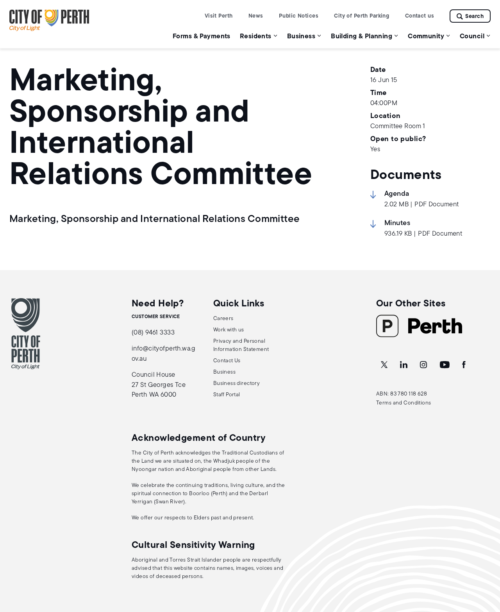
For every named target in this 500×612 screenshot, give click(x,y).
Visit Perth (219, 16)
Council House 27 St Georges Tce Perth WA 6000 (159, 385)
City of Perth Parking (361, 16)
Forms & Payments (201, 36)
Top (486, 565)
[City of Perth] (25, 333)
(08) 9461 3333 (153, 332)
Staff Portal (226, 395)
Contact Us (227, 361)
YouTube (445, 365)
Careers (223, 319)
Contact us (419, 16)
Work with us (228, 330)
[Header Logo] (49, 29)
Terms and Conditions (403, 403)
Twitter (384, 365)
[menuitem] (201, 36)
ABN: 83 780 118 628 (401, 394)
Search (474, 17)
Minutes (397, 223)
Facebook (464, 365)
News (255, 16)
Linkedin (404, 365)
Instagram (424, 365)
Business (224, 372)
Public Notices (298, 16)
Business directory (236, 384)
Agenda (396, 194)
